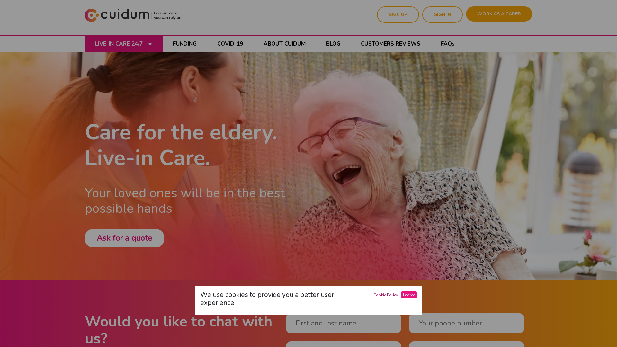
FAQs (448, 44)
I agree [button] (409, 295)
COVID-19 (230, 44)
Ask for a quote (124, 238)
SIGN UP (398, 15)
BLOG (333, 44)
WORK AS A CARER (499, 14)
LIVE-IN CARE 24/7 (119, 44)
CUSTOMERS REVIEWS (390, 44)
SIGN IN (442, 15)
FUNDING (185, 44)
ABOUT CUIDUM (285, 44)
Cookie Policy (385, 295)
